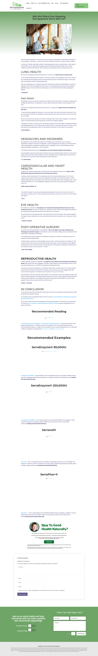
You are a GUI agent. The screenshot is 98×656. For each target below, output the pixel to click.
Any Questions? (80, 5)
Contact (29, 8)
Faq (52, 3)
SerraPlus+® (24, 513)
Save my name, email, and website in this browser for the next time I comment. (42, 590)
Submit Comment (22, 594)
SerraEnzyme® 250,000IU (28, 420)
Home (27, 3)
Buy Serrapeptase (44, 3)
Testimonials (64, 3)
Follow (33, 625)
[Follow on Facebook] (29, 625)
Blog (56, 3)
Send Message (81, 633)
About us (34, 3)
